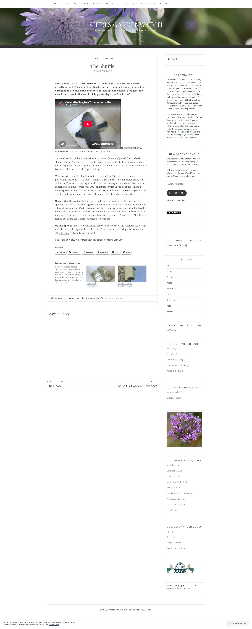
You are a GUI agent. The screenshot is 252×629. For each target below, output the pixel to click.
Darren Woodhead (174, 392)
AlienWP (147, 610)
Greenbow (171, 537)
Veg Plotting (172, 510)
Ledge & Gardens (174, 543)
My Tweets (171, 330)
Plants (169, 283)
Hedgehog (171, 277)
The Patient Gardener (176, 505)
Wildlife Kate (172, 371)
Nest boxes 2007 (125, 283)
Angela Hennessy (174, 398)
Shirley (75, 298)
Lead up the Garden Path (177, 482)
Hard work (91, 283)
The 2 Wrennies (119, 204)
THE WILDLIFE (113, 4)
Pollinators (171, 288)
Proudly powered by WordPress (114, 610)
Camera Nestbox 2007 (113, 298)
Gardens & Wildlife (174, 471)
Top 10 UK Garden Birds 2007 (137, 384)
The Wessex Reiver (175, 365)
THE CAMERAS (148, 4)
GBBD (169, 271)
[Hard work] (100, 274)
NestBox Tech (172, 360)
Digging (170, 531)
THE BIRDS (97, 4)
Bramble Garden (173, 465)
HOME (57, 4)
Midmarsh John (173, 488)
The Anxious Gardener (176, 499)
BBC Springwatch (174, 348)
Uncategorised (102, 59)
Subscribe (176, 193)
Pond (169, 294)
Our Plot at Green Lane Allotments (181, 493)
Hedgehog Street (174, 354)
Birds (169, 265)
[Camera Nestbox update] (70, 275)
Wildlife (170, 312)
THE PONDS (130, 4)
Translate (186, 588)
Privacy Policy (54, 625)
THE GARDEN (81, 4)
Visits (169, 306)
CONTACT (164, 4)
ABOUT (67, 4)
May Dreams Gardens (176, 548)
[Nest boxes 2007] (132, 274)
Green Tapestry (173, 476)
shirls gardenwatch (126, 24)
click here (64, 233)
